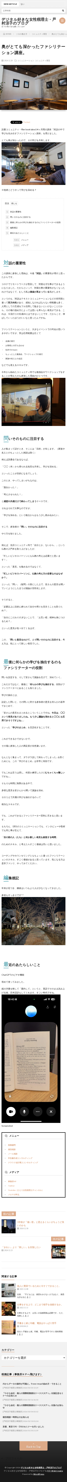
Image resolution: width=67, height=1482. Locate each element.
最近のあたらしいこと (18, 233)
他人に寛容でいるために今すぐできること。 (39, 1286)
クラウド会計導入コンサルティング (23, 1162)
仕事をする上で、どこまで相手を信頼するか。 (40, 1304)
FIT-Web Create (55, 1471)
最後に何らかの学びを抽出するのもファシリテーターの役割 (34, 222)
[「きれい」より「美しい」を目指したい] (58, 1251)
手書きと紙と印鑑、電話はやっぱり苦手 (36, 1323)
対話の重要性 (14, 212)
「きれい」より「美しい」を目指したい (21, 1247)
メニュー (21, 240)
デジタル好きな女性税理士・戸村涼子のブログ (29, 21)
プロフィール (13, 1458)
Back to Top (33, 1446)
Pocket (26, 122)
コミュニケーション (25, 60)
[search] (63, 10)
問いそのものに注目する (19, 217)
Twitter (11, 1186)
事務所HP (12, 1181)
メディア (21, 245)
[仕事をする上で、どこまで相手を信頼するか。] (9, 1309)
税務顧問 (12, 1145)
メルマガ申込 (13, 1194)
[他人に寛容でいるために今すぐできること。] (9, 1290)
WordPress (38, 1474)
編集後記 (12, 227)
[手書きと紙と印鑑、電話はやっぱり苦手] (9, 1327)
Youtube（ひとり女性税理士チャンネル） (26, 1190)
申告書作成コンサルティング (20, 1158)
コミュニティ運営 (42, 60)
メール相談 (12, 1154)
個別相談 (12, 1149)
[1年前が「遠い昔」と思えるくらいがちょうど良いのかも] (9, 1226)
